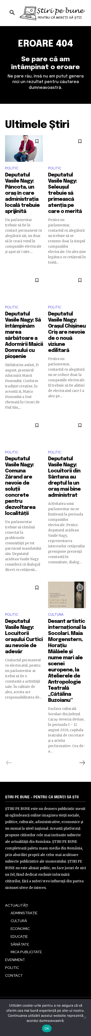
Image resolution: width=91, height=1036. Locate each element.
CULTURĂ (55, 614)
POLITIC (11, 168)
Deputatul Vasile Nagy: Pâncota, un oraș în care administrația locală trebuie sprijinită (22, 193)
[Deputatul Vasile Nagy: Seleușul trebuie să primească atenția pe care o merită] (67, 148)
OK (46, 1028)
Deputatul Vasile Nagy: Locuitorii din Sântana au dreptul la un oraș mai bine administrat (64, 477)
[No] (84, 1017)
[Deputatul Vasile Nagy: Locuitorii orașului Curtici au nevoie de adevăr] (24, 595)
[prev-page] (9, 763)
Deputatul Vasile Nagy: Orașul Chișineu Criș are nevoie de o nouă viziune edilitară (67, 332)
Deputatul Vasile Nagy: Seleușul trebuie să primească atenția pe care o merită (65, 193)
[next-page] (82, 763)
